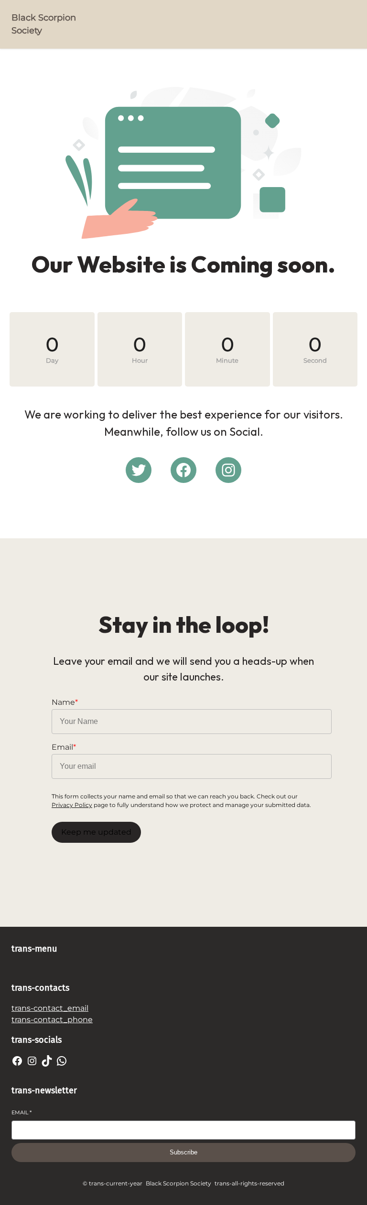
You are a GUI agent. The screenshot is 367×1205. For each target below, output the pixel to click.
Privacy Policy (72, 804)
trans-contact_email (49, 1008)
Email (21, 1112)
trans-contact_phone (52, 1019)
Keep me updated (96, 832)
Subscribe (183, 1152)
